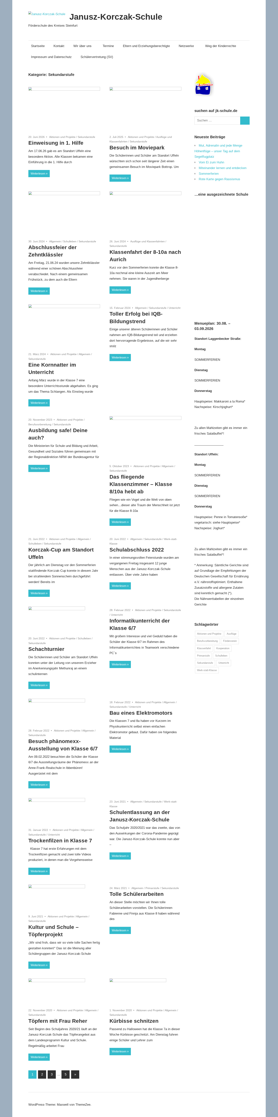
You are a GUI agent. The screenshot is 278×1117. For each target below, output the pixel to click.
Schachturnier (46, 649)
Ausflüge (231, 633)
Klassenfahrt (204, 648)
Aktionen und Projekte (62, 136)
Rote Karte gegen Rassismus (219, 179)
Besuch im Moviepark (137, 148)
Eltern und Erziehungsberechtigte (146, 46)
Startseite (38, 46)
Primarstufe (152, 888)
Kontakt (59, 46)
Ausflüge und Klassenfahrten (147, 241)
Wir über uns (82, 46)
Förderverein (230, 641)
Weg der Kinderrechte (220, 46)
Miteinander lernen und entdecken (222, 168)
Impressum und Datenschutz (51, 57)
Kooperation (222, 648)
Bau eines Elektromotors (140, 713)
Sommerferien (209, 173)
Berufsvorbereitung (39, 424)
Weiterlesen (38, 173)
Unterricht (174, 307)
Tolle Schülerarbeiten (136, 894)
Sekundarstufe (86, 136)
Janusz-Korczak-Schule (115, 16)
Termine (108, 46)
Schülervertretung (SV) (97, 57)
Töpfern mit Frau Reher (57, 1021)
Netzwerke (186, 46)
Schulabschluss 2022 (136, 550)
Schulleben (69, 241)
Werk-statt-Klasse (207, 670)
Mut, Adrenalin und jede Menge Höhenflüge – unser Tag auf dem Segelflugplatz (218, 151)
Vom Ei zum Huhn (211, 162)
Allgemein (55, 241)
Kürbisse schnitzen (133, 1021)
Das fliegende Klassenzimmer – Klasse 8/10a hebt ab (140, 484)
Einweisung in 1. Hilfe (55, 143)
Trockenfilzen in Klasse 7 (60, 841)
